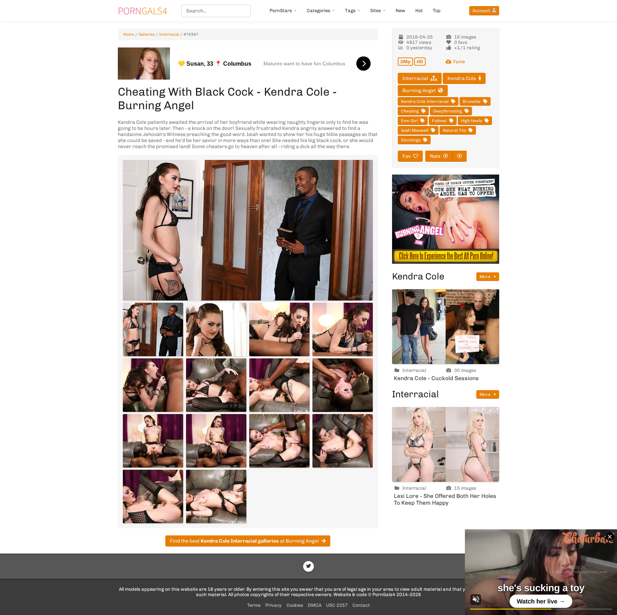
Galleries (147, 34)
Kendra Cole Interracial (424, 101)
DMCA (314, 605)
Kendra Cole (461, 78)
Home (128, 34)
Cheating (410, 111)
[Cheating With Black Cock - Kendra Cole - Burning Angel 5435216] (153, 441)
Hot (419, 10)
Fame (459, 61)
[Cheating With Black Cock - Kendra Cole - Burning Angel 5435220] (153, 496)
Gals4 (142, 10)
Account (481, 10)
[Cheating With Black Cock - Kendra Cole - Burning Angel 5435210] (279, 329)
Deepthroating (447, 111)
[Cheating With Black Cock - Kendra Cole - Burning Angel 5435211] (342, 329)
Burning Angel (419, 90)
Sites (375, 10)
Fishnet (439, 120)
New (400, 10)
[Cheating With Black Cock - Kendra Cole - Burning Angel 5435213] (216, 385)
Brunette (472, 101)
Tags (350, 10)
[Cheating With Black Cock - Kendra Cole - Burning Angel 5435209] (216, 329)
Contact (361, 605)
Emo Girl (409, 120)
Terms (254, 605)
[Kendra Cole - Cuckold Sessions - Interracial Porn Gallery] (445, 326)
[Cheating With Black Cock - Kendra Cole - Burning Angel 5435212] (153, 385)
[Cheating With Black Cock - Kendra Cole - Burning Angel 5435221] (216, 496)
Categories (318, 10)
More (486, 276)
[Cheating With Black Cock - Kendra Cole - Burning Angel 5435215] (342, 385)
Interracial (169, 34)
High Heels (471, 120)
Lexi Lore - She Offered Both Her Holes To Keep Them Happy (445, 499)
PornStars (281, 10)
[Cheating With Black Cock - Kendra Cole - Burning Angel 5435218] (279, 441)
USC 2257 (337, 605)
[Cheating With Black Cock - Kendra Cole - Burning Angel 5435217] (216, 441)
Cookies (294, 605)
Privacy (273, 605)
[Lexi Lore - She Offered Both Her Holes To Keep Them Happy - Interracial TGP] (445, 444)
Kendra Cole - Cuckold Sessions (436, 378)
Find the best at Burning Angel (244, 541)
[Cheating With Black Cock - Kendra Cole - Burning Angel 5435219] (342, 441)
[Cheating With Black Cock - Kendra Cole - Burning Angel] (248, 230)
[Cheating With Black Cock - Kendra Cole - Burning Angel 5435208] (153, 329)
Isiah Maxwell (414, 130)
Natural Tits (454, 130)
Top (437, 10)
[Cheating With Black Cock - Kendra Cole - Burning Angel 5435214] (279, 385)
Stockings (411, 139)
